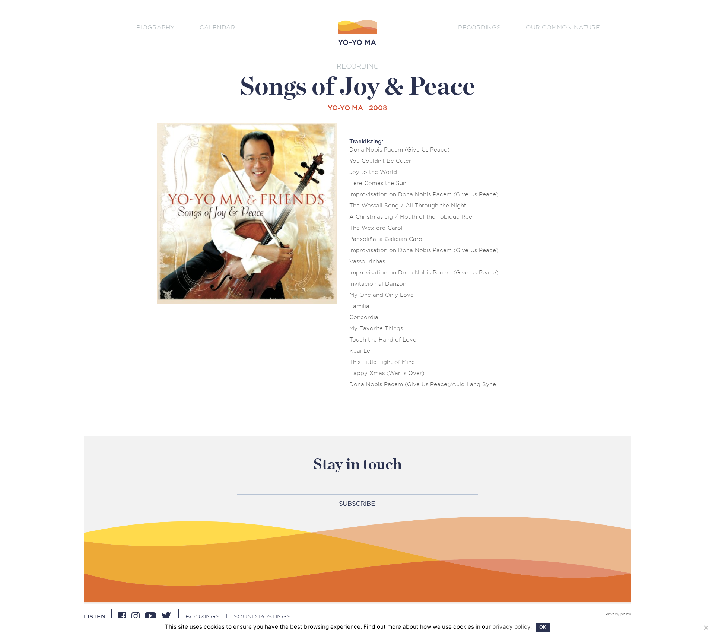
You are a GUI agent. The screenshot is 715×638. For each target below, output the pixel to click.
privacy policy (511, 626)
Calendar (217, 27)
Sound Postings (262, 616)
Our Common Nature (563, 27)
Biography (155, 27)
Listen (95, 617)
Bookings (202, 616)
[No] (705, 627)
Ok (542, 627)
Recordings (479, 27)
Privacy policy (618, 614)
